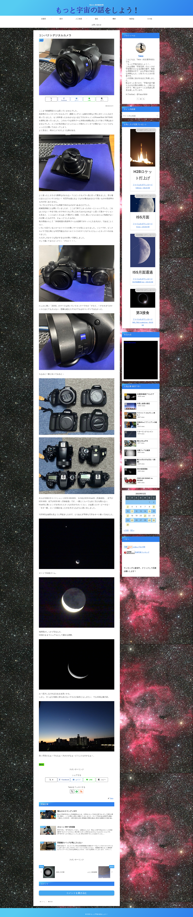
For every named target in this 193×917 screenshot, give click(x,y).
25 (132, 520)
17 (128, 516)
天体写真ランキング (142, 552)
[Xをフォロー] (72, 791)
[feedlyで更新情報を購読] (77, 791)
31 (128, 525)
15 (149, 511)
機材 (42, 764)
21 (145, 516)
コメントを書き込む (76, 893)
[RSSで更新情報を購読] (81, 791)
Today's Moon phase (130, 342)
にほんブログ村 (139, 547)
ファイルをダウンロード (143, 186)
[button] (102, 99)
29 (149, 520)
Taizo (140, 56)
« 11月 (126, 530)
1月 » (132, 530)
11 (132, 511)
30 (154, 520)
